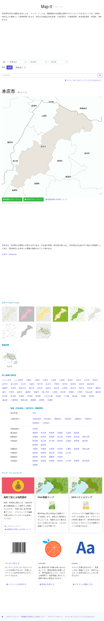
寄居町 (38, 396)
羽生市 (81, 388)
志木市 (48, 384)
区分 (3, 67)
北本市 (78, 380)
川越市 (31, 384)
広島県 (60, 453)
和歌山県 (85, 449)
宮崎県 (76, 461)
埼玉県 (60, 437)
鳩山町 (5, 400)
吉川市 (87, 380)
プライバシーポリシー (55, 617)
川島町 (83, 396)
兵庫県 (51, 449)
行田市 (11, 392)
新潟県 (35, 441)
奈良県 (60, 449)
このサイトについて (13, 526)
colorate (42, 563)
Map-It (46, 6)
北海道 (35, 429)
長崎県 (51, 461)
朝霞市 (5, 388)
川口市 (23, 384)
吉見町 (58, 396)
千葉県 (68, 437)
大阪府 (35, 449)
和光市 (95, 380)
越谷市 (19, 392)
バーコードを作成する (17, 584)
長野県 (76, 441)
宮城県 (60, 433)
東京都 (76, 437)
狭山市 (56, 388)
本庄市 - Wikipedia (9, 254)
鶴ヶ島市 (45, 392)
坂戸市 (5, 384)
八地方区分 (14, 419)
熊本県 (60, 461)
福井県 (60, 441)
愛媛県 (51, 457)
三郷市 (28, 380)
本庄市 (13, 388)
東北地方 (47, 419)
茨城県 (35, 437)
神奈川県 (85, 437)
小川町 (66, 396)
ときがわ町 (48, 396)
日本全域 (14, 413)
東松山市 (22, 388)
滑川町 (91, 396)
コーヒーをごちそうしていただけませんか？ (84, 80)
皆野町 (41, 400)
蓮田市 (98, 388)
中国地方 (88, 419)
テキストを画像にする (83, 584)
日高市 (81, 384)
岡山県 (51, 453)
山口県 (68, 453)
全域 (9, 67)
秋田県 (51, 433)
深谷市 (40, 388)
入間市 (53, 380)
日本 (34, 413)
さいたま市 (6, 380)
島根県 (43, 453)
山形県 (68, 433)
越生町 (98, 392)
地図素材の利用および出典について (18, 529)
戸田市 (56, 384)
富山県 (43, 441)
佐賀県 (43, 461)
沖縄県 (35, 465)
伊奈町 (21, 396)
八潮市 (62, 380)
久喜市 (45, 380)
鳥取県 (35, 453)
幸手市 (40, 384)
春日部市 (90, 384)
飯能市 (28, 392)
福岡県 (35, 461)
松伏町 (13, 396)
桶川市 (31, 388)
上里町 (54, 392)
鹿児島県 (85, 461)
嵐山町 (75, 396)
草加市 (89, 388)
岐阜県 (85, 441)
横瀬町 (33, 400)
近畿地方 (78, 419)
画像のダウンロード (13, 199)
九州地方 (46, 423)
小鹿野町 (14, 400)
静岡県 (35, 445)
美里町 (71, 392)
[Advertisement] (52, 40)
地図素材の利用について (57, 199)
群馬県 (51, 437)
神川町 (63, 392)
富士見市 (14, 384)
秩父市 (73, 388)
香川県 (43, 457)
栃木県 (43, 437)
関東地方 (58, 419)
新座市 (73, 384)
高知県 (60, 457)
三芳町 (79, 392)
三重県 (68, 449)
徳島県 (35, 457)
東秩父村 (24, 400)
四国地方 (36, 423)
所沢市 (65, 384)
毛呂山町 (88, 392)
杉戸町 (5, 396)
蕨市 (4, 392)
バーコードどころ (12, 563)
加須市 (70, 380)
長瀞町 (50, 400)
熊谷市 (48, 388)
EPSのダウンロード (34, 199)
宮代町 (30, 396)
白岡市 (65, 388)
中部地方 (68, 419)
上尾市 (37, 380)
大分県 (68, 461)
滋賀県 (76, 449)
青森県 (35, 433)
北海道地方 (36, 419)
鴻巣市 (36, 392)
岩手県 (43, 433)
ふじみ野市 (18, 380)
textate (75, 563)
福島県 (76, 433)
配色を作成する (47, 584)
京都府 (43, 449)
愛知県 (43, 445)
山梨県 (68, 441)
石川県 (51, 441)
